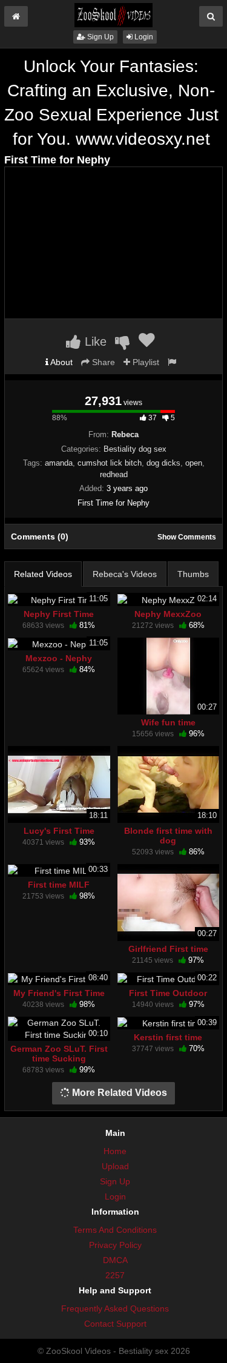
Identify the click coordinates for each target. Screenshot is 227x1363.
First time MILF (59, 884)
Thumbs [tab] (193, 574)
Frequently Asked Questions (115, 1308)
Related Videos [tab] (43, 574)
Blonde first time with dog (168, 835)
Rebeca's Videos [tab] (125, 574)
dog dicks (163, 462)
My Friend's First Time (59, 993)
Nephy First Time (59, 614)
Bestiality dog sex (135, 449)
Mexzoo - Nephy (58, 658)
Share (102, 362)
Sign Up (99, 37)
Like (94, 341)
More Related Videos (118, 1092)
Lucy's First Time (59, 831)
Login (143, 37)
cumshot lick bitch (109, 462)
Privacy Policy (115, 1245)
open (193, 462)
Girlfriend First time (168, 949)
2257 (115, 1275)
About (60, 362)
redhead (114, 474)
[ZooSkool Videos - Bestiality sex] (113, 14)
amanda (59, 462)
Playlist (144, 362)
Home (115, 1151)
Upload (115, 1166)
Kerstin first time (168, 1037)
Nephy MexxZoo (168, 614)
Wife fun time (168, 722)
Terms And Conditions (115, 1230)
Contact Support (115, 1323)
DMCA (115, 1260)
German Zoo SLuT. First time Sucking (59, 1053)
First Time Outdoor (168, 993)
